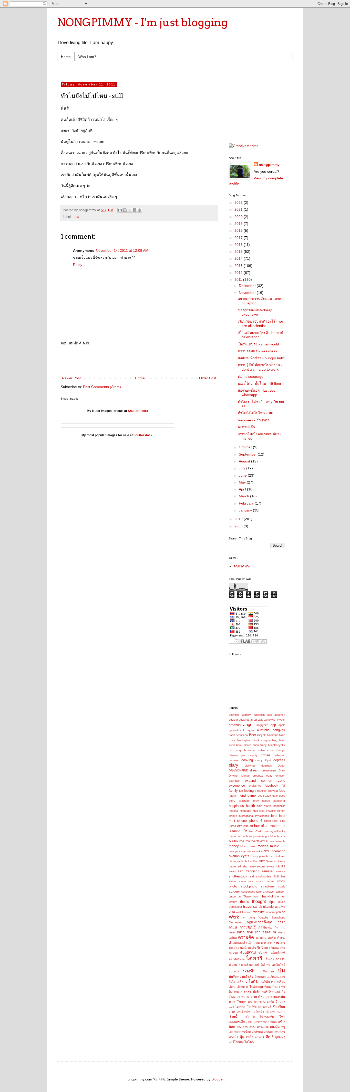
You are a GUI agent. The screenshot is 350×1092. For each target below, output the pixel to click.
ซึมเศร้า (263, 952)
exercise (234, 780)
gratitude (244, 800)
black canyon (262, 740)
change (280, 750)
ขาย (250, 932)
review (270, 866)
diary (233, 765)
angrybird (262, 725)
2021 (239, 209)
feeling (249, 791)
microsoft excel (257, 841)
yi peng (249, 917)
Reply (77, 265)
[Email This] (119, 210)
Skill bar (279, 876)
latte (239, 825)
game (252, 795)
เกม (283, 927)
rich (277, 866)
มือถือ (270, 1001)
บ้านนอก (260, 976)
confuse (234, 760)
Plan (255, 861)
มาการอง (259, 1001)
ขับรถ (240, 932)
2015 (239, 251)
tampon (280, 891)
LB (283, 825)
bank (232, 735)
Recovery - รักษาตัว (253, 420)
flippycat (272, 790)
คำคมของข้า (238, 943)
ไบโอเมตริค (236, 981)
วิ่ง (253, 1016)
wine (282, 912)
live (251, 831)
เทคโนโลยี (278, 964)
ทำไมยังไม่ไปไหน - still (255, 413)
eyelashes (255, 785)
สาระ (252, 1027)
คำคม (281, 938)
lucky (282, 831)
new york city (237, 851)
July (242, 468)
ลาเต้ (232, 1011)
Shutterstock (137, 411)
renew (252, 866)
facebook (271, 785)
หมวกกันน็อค (242, 1031)
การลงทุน (265, 927)
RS (283, 866)
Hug (255, 810)
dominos (266, 765)
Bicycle (261, 735)
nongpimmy (269, 164)
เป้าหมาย (242, 986)
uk (260, 907)
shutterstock (238, 876)
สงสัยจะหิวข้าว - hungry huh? (261, 358)
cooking (247, 760)
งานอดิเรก (244, 947)
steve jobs (246, 881)
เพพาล (238, 991)
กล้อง (281, 922)
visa (232, 912)
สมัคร (273, 1021)
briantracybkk (276, 745)
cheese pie (237, 755)
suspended (248, 891)
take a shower (265, 891)
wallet (239, 912)
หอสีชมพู (257, 1031)
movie (252, 846)
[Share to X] (129, 210)
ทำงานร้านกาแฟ (249, 964)
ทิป (263, 965)
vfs (283, 906)
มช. (250, 1001)
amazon (235, 725)
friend (242, 795)
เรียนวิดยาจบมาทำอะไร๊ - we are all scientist (260, 323)
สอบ (245, 1027)
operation (278, 851)
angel (248, 724)
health (250, 806)
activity (246, 714)
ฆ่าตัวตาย (267, 942)
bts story (235, 750)
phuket (248, 861)
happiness (236, 806)
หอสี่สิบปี (269, 1031)
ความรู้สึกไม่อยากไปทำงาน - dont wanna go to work (260, 367)
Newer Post (71, 378)
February (247, 503)
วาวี (246, 1016)
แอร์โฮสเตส (236, 1041)
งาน (276, 943)
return (261, 866)
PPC (262, 861)
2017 (239, 238)
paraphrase (266, 856)
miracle (280, 841)
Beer (252, 735)
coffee (265, 755)
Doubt (281, 765)
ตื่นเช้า (269, 959)
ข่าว (257, 932)
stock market (265, 881)
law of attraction (267, 826)
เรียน (281, 1007)
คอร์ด (272, 938)
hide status (264, 805)
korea (232, 825)
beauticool (242, 735)
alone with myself (274, 719)
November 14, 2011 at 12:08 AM (122, 250)
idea (261, 810)
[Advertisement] (158, 71)
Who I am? (87, 57)
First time (261, 790)
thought (259, 901)
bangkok (279, 730)
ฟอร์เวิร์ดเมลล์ (271, 991)
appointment (236, 730)
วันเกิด (281, 1011)
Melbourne (236, 841)
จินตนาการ (278, 947)
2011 (238, 279)
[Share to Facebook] (134, 210)
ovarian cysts (239, 856)
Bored (247, 745)
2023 (239, 202)
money (234, 846)
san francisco (248, 871)
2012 (239, 272)
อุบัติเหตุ (280, 1037)
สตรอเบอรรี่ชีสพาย (257, 1021)
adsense (279, 714)
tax (240, 896)
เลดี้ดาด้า (258, 1011)
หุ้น (242, 1037)
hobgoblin (279, 805)
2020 (239, 217)
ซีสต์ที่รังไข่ (248, 953)
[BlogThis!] (124, 210)
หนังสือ (275, 1027)
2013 (239, 266)
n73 (283, 846)
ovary (254, 856)
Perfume (280, 856)
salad (232, 871)
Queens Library (275, 861)
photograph (236, 861)
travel (247, 906)
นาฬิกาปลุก (267, 971)
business (249, 750)
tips (272, 902)
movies (263, 846)
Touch (281, 901)
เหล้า (249, 1037)
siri (252, 876)
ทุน (268, 964)
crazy (259, 760)
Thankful (266, 896)
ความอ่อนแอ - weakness (257, 351)
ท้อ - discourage (250, 376)
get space (264, 795)
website (259, 912)
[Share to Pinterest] (139, 210)
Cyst (268, 760)
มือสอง (280, 1002)
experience (237, 785)
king (282, 820)
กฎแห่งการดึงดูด (259, 922)
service (280, 871)
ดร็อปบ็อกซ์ (278, 952)
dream (254, 770)
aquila (250, 730)
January (246, 510)
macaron (234, 836)
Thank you (250, 896)
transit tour (235, 906)
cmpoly (253, 755)
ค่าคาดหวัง (242, 566)
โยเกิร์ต (251, 1006)
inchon (281, 810)
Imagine (271, 810)
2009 (239, 526)
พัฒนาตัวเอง (272, 986)
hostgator (245, 810)
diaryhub (250, 765)
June (243, 475)
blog (274, 740)
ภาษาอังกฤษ (237, 1002)
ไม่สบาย (240, 1006)
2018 (239, 230)
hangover (279, 800)
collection (279, 755)
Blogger (217, 1079)
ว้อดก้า (270, 1011)
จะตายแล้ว (246, 427)
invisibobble (262, 815)
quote (232, 866)
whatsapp (272, 912)
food (282, 791)
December (248, 286)
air (251, 719)
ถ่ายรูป (280, 959)
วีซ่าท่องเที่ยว (267, 1016)
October (246, 447)
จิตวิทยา (263, 947)
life (244, 830)
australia (263, 730)
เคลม (256, 942)
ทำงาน (233, 964)
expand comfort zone (265, 780)
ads (269, 714)
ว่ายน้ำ (234, 1016)
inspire (233, 815)
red (239, 866)
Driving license (239, 775)
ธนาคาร (234, 971)
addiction (259, 714)
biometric (272, 735)
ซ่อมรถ (233, 952)
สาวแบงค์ (263, 1027)
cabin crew (265, 750)
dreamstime (269, 770)
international (246, 815)
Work (234, 917)
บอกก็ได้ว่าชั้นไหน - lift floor (259, 383)
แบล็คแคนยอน (276, 976)
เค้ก (250, 942)
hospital (233, 810)
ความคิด (246, 937)
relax (245, 866)
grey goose (261, 800)
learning (234, 831)
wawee (248, 912)
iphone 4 (255, 821)
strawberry (268, 886)
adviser (233, 719)
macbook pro (249, 836)
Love (257, 831)
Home (66, 57)
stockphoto (249, 886)
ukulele (268, 907)
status (232, 881)
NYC (267, 851)
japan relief (271, 820)
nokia (259, 851)
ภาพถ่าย (243, 997)
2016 (239, 245)
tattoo (232, 896)
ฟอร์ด (256, 991)
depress (279, 760)
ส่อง (238, 1027)
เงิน (254, 947)
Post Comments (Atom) (102, 387)
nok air (250, 851)
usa (277, 907)
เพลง (247, 991)
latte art (248, 825)
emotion (280, 775)
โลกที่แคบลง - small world (258, 344)
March (244, 496)
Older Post (207, 378)
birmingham (244, 740)
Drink (282, 770)
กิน (276, 927)
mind (272, 841)
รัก (275, 1007)
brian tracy (259, 745)
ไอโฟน (249, 1042)
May (243, 482)
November (248, 293)
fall (283, 785)
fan (241, 790)
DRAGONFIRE (238, 770)
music (274, 846)
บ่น (77, 217)
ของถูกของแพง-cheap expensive (255, 312)
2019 (239, 223)
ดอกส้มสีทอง (236, 959)
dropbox (258, 775)
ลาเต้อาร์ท (243, 1011)
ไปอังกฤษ (256, 987)
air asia (258, 719)
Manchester (277, 836)
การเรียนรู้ (248, 927)
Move (243, 846)
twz (255, 906)
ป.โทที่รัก (252, 981)
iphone (242, 821)
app (273, 725)
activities (234, 714)
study (281, 886)
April (243, 489)
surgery (234, 891)
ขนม (232, 932)
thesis (244, 902)
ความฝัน (261, 937)
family (233, 791)
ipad (274, 816)
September (248, 454)
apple (282, 725)
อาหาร (259, 1037)
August (245, 461)
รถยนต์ (266, 1006)
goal (274, 795)
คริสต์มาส (269, 932)
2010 (239, 519)
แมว (231, 1006)
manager (263, 836)
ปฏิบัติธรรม (268, 981)
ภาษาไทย (257, 997)
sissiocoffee (263, 876)
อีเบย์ (270, 1037)
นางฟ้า (249, 971)
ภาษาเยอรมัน (275, 997)
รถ (259, 1006)
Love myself (269, 831)
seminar (267, 871)
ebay (269, 775)
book (239, 745)
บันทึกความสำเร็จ (241, 977)
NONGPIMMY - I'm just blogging (142, 22)
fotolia (232, 795)
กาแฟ (233, 927)
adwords (244, 719)
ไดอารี (254, 958)
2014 (239, 258)
